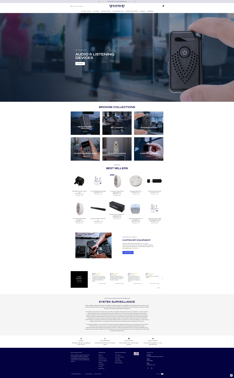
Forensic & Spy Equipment (131, 11)
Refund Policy (101, 368)
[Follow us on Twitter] (151, 368)
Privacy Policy (101, 364)
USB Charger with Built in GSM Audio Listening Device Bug (154, 219)
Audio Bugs (117, 359)
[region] (126, 278)
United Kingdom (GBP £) (75, 373)
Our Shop (100, 366)
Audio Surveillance (105, 11)
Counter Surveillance (118, 11)
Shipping (100, 362)
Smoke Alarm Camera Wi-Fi (136, 191)
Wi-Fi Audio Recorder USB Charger (98, 191)
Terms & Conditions (102, 360)
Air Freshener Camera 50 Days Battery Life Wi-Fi (117, 192)
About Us (100, 355)
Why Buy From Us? (102, 359)
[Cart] (162, 6)
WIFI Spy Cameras (119, 362)
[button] (89, 278)
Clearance (142, 11)
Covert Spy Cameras (119, 357)
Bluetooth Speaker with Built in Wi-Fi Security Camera (116, 215)
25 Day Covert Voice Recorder (154, 191)
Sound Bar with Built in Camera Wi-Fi (98, 219)
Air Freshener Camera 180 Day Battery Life (79, 219)
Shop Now (80, 63)
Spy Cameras (96, 11)
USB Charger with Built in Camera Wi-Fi (79, 192)
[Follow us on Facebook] (148, 368)
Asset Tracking (118, 360)
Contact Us (100, 357)
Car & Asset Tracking (86, 11)
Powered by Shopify (97, 373)
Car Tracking (117, 355)
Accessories (150, 11)
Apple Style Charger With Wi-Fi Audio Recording (136, 219)
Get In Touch (128, 252)
